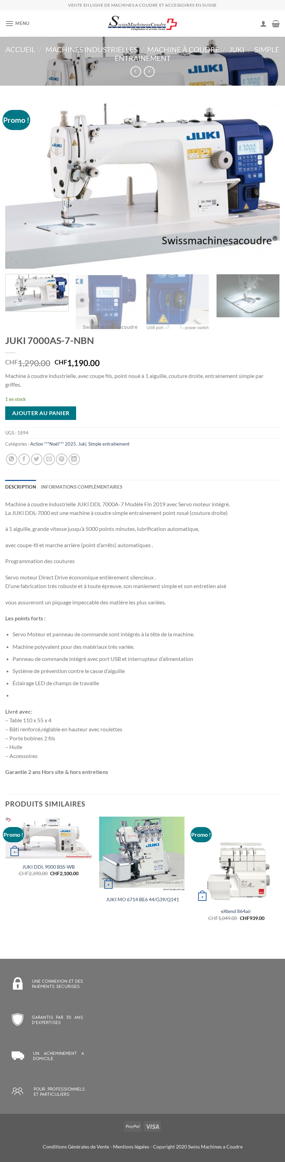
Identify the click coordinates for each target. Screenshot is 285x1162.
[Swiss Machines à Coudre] (142, 24)
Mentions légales (131, 1147)
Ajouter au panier (41, 413)
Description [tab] (20, 487)
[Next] (265, 184)
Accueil (20, 49)
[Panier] (276, 23)
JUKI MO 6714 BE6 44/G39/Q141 (142, 899)
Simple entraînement (109, 444)
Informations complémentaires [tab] (81, 487)
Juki (236, 49)
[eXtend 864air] (236, 860)
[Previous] (19, 184)
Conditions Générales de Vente (76, 1147)
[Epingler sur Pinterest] (61, 459)
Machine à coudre (183, 49)
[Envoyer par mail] (49, 459)
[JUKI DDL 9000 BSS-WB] (48, 838)
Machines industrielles (92, 49)
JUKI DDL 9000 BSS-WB (48, 867)
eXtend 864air (236, 911)
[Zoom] (14, 260)
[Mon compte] (263, 23)
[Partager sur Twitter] (36, 459)
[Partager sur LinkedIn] (74, 459)
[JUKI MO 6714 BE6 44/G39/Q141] (142, 854)
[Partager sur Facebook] (24, 459)
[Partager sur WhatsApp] (11, 459)
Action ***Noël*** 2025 (53, 444)
